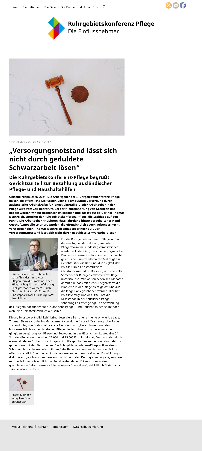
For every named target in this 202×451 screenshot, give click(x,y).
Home (13, 7)
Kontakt (43, 427)
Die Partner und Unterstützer (80, 7)
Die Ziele (50, 7)
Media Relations (22, 427)
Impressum (60, 427)
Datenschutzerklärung (88, 427)
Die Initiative (30, 7)
